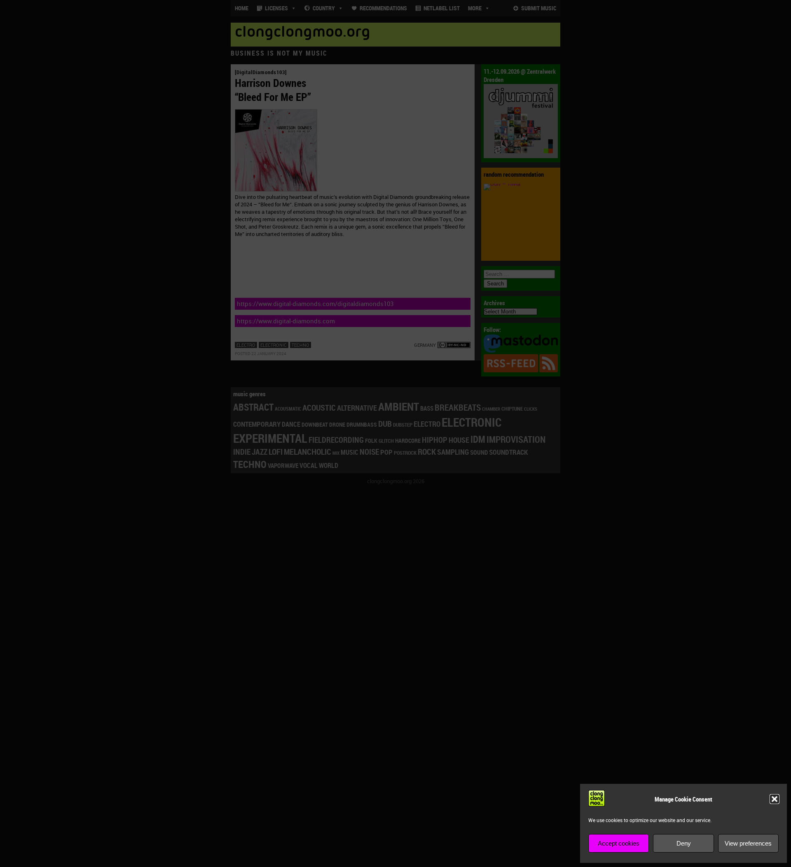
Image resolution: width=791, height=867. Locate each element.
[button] (774, 799)
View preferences (748, 843)
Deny (683, 843)
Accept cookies (618, 843)
